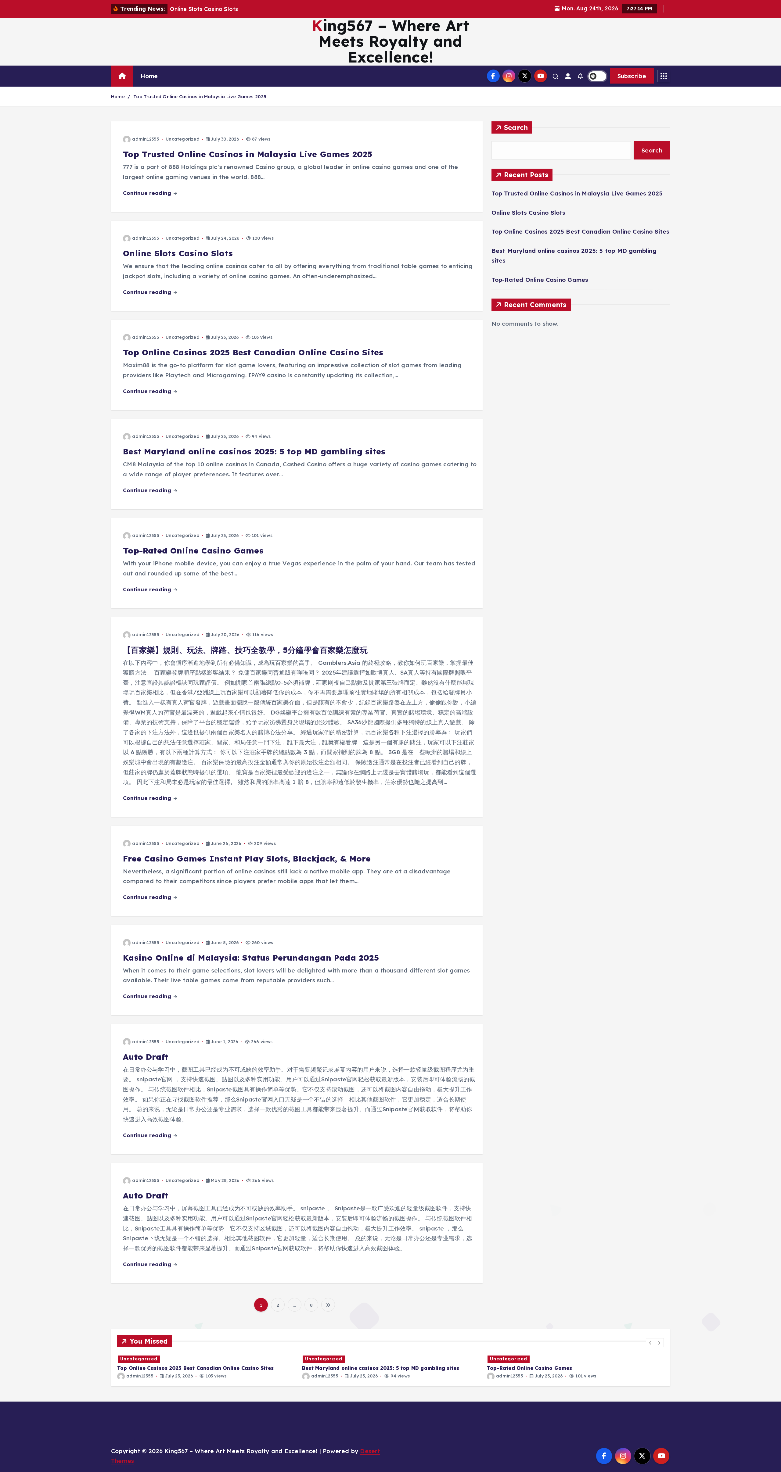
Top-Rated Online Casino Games (193, 551)
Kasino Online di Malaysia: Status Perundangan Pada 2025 (251, 958)
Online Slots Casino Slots (178, 253)
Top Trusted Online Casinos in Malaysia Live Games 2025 (199, 96)
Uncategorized (183, 139)
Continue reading (148, 193)
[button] (650, 1342)
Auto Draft (145, 1057)
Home (149, 76)
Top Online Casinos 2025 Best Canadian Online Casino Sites (253, 352)
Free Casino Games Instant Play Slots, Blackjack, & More (247, 859)
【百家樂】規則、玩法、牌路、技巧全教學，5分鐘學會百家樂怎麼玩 (245, 650)
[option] (206, 1366)
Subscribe (631, 76)
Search (516, 127)
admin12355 (145, 139)
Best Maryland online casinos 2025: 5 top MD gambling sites (254, 451)
